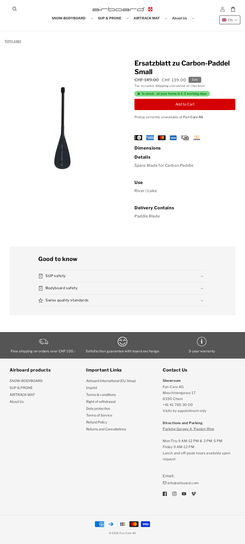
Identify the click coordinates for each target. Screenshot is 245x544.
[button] (15, 9)
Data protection (98, 408)
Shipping (162, 86)
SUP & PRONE (21, 388)
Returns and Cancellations (106, 429)
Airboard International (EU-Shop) (111, 381)
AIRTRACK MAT (22, 395)
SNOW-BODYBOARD (26, 381)
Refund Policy (96, 422)
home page (13, 41)
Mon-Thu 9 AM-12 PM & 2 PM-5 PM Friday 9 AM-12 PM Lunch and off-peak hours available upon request (196, 444)
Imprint (91, 388)
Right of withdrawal (101, 402)
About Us (17, 402)
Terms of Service (99, 415)
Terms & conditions (101, 395)
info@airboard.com (183, 483)
